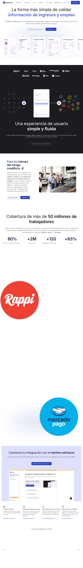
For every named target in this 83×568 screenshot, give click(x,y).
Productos (18, 2)
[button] (18, 2)
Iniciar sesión (66, 2)
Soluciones (27, 2)
